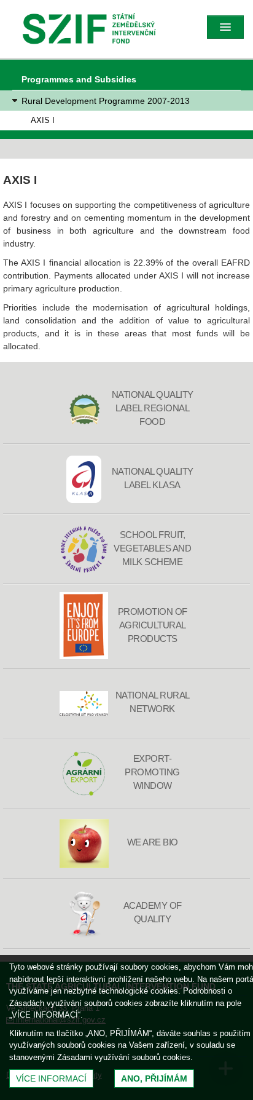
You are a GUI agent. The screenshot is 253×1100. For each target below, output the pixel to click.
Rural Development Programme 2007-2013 (105, 101)
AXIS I (43, 120)
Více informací (51, 1078)
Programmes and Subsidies (78, 79)
